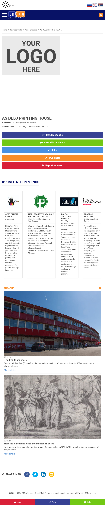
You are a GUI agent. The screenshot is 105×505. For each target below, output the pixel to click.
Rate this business (54, 142)
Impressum (71, 493)
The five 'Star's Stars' (15, 360)
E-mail (80, 493)
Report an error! (54, 165)
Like (54, 150)
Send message (54, 134)
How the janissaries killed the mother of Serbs (29, 443)
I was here (54, 157)
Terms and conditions (54, 493)
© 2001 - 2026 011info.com (21, 493)
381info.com (90, 493)
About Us (39, 493)
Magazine (9, 288)
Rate (89, 502)
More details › (10, 370)
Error (19, 502)
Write (54, 502)
